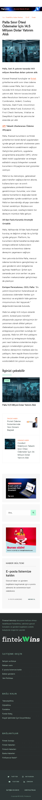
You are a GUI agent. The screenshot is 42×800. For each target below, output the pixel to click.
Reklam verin (7, 665)
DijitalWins (6, 705)
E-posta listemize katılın (12, 670)
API (4, 126)
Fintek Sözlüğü (8, 741)
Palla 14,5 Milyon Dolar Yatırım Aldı (19, 405)
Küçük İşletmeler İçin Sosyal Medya (16, 718)
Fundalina (6, 709)
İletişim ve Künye (9, 661)
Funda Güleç (7, 714)
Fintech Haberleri (9, 749)
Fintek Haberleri (8, 745)
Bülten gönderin (8, 674)
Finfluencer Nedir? (9, 758)
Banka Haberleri (8, 753)
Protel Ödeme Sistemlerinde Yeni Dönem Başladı (14, 424)
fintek (33, 78)
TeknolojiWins (8, 701)
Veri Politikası (7, 678)
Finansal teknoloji (9, 620)
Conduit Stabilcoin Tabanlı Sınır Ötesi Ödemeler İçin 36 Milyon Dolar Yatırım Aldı (26, 449)
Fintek (34, 17)
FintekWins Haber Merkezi (14, 17)
